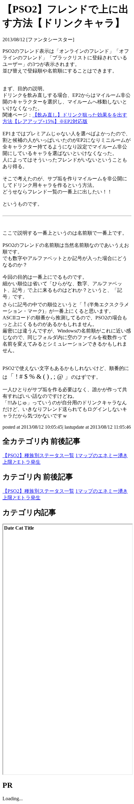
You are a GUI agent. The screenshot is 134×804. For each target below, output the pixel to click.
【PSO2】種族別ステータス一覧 (38, 455)
